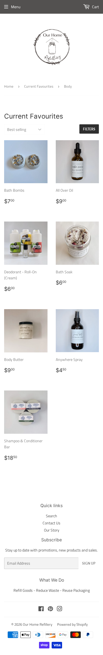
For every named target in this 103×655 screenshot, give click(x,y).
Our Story (51, 530)
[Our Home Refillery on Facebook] (41, 609)
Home (8, 86)
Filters (89, 129)
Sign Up (88, 563)
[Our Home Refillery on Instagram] (59, 609)
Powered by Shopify (72, 624)
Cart (95, 7)
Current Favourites (38, 86)
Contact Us (51, 523)
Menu (15, 7)
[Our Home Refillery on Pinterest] (50, 609)
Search (51, 516)
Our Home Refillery (37, 624)
